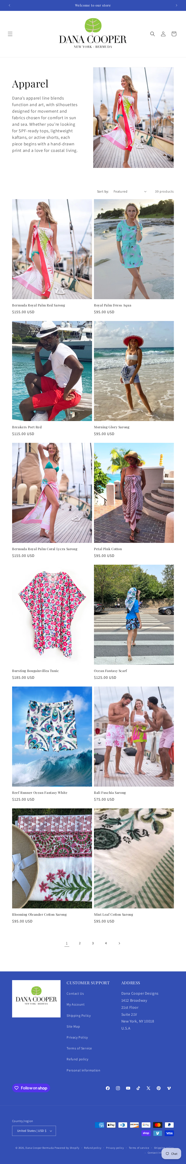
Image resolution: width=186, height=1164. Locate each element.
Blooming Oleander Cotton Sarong (39, 914)
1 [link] (67, 943)
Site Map (73, 1026)
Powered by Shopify (66, 1147)
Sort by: (103, 191)
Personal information (83, 1070)
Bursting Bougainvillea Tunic (35, 671)
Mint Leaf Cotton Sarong (113, 914)
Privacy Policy (77, 1037)
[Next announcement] (176, 5)
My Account (76, 1004)
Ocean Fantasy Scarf (110, 671)
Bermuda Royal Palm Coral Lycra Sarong (44, 549)
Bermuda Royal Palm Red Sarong (38, 305)
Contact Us (75, 993)
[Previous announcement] (9, 5)
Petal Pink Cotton (108, 549)
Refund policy (77, 1059)
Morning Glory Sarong (112, 427)
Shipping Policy (79, 1015)
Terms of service (139, 1147)
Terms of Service (79, 1048)
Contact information (161, 1152)
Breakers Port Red (27, 427)
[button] (10, 34)
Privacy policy (115, 1147)
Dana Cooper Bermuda (39, 1147)
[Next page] (119, 943)
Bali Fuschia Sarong (110, 792)
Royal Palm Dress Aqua (112, 305)
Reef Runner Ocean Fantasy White (40, 792)
